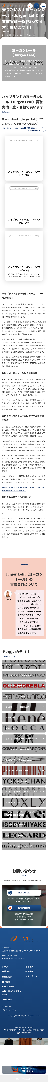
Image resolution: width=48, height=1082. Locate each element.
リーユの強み (8, 986)
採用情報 (29, 971)
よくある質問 (7, 1006)
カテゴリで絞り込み (24, 1078)
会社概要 (29, 966)
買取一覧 (11, 35)
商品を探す (7, 976)
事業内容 (6, 971)
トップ (4, 35)
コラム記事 (7, 999)
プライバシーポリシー (10, 1010)
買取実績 (6, 981)
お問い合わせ (31, 976)
